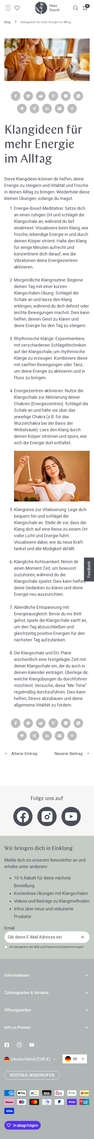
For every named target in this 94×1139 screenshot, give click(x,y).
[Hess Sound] (47, 7)
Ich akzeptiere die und (46, 947)
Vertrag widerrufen (32, 1075)
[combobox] (74, 1059)
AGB (37, 947)
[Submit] (82, 937)
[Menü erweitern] (8, 8)
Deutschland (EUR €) (30, 1059)
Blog (7, 22)
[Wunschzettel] (17, 8)
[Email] (59, 108)
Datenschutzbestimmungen (65, 947)
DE (75, 1059)
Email (9, 928)
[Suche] (76, 8)
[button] (85, 8)
